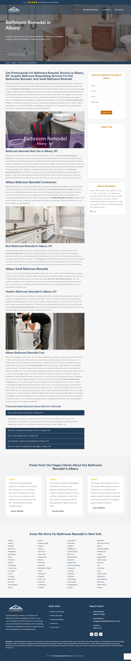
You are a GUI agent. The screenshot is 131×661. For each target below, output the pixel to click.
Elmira (10, 587)
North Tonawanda (74, 565)
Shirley (99, 554)
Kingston (41, 576)
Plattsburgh (71, 579)
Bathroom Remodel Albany (27, 63)
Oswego (70, 571)
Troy (98, 565)
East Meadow (13, 585)
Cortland (11, 576)
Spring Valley (101, 557)
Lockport (41, 587)
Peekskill (71, 574)
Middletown (72, 549)
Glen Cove (41, 551)
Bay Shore (11, 549)
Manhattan (71, 543)
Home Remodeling (56, 619)
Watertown (101, 576)
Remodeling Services (90, 10)
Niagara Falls (72, 562)
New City (71, 554)
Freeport (41, 546)
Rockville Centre (103, 543)
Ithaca (40, 571)
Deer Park (11, 579)
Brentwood (12, 554)
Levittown (41, 582)
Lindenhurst (42, 585)
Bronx (10, 557)
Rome (99, 546)
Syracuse (100, 562)
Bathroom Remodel (57, 612)
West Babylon (102, 579)
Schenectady (101, 551)
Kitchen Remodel (56, 615)
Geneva (40, 549)
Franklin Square (43, 543)
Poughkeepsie (72, 585)
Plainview (71, 576)
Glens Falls (41, 554)
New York (71, 560)
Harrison (41, 560)
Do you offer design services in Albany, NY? (23, 436)
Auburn (10, 543)
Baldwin (11, 546)
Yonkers (100, 587)
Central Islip (12, 568)
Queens (70, 587)
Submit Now (106, 112)
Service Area (119, 10)
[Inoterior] (14, 10)
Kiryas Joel (42, 579)
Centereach (12, 565)
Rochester (100, 540)
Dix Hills (11, 582)
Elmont (40, 540)
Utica (99, 571)
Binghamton (12, 551)
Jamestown (42, 574)
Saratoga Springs (103, 549)
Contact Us (106, 10)
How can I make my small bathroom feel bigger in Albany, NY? (29, 446)
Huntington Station (44, 568)
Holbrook (41, 565)
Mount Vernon (73, 551)
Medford (71, 546)
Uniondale (100, 568)
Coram (10, 574)
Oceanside (71, 568)
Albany (14, 63)
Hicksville (41, 562)
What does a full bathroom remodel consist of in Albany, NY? (29, 430)
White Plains (101, 585)
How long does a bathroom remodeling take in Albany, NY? (28, 441)
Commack (11, 571)
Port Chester (72, 582)
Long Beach (72, 540)
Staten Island (101, 560)
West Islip (100, 582)
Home (77, 10)
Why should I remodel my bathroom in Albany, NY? (25, 413)
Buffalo (10, 562)
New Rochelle (72, 557)
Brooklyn (11, 560)
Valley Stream (102, 574)
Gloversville (42, 557)
